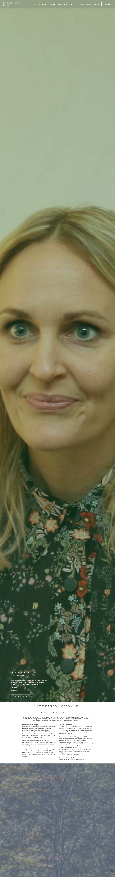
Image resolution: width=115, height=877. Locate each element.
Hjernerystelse (63, 4)
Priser (89, 4)
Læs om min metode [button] (21, 696)
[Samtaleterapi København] (12, 4)
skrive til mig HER (79, 759)
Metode (72, 4)
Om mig (96, 4)
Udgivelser (81, 4)
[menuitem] (41, 4)
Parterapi (52, 4)
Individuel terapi (40, 4)
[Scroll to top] (112, 871)
